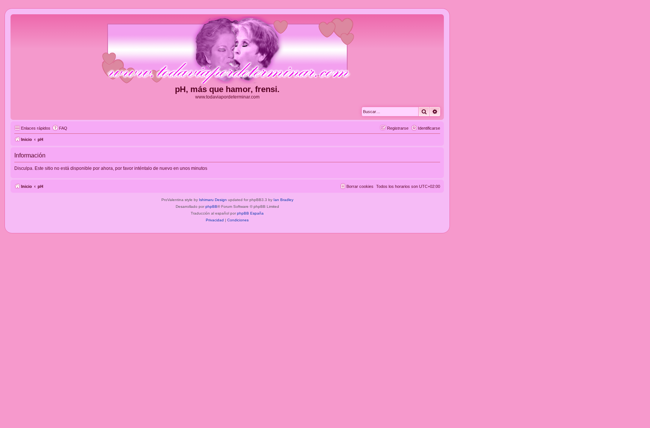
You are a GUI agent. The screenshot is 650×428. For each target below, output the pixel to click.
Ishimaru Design (213, 200)
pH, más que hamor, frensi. (227, 89)
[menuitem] (59, 128)
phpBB (211, 206)
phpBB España (250, 213)
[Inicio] (227, 50)
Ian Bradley (283, 200)
